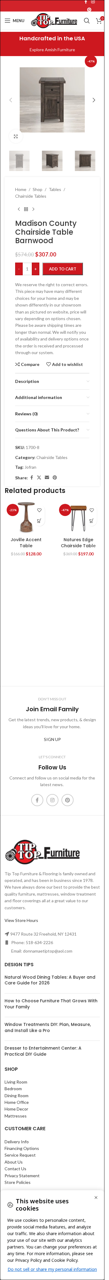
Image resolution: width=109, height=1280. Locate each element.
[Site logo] (54, 20)
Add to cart (62, 268)
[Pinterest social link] (89, 10)
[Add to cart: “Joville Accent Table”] (39, 520)
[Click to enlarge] (16, 136)
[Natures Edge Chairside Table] (78, 518)
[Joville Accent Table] (26, 518)
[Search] (87, 21)
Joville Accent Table (26, 543)
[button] (11, 100)
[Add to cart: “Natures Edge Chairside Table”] (91, 520)
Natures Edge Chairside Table (78, 543)
